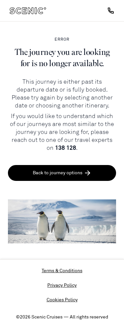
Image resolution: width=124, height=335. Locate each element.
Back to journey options (57, 173)
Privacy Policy (62, 285)
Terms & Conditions (62, 270)
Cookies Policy (62, 300)
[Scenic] (27, 10)
